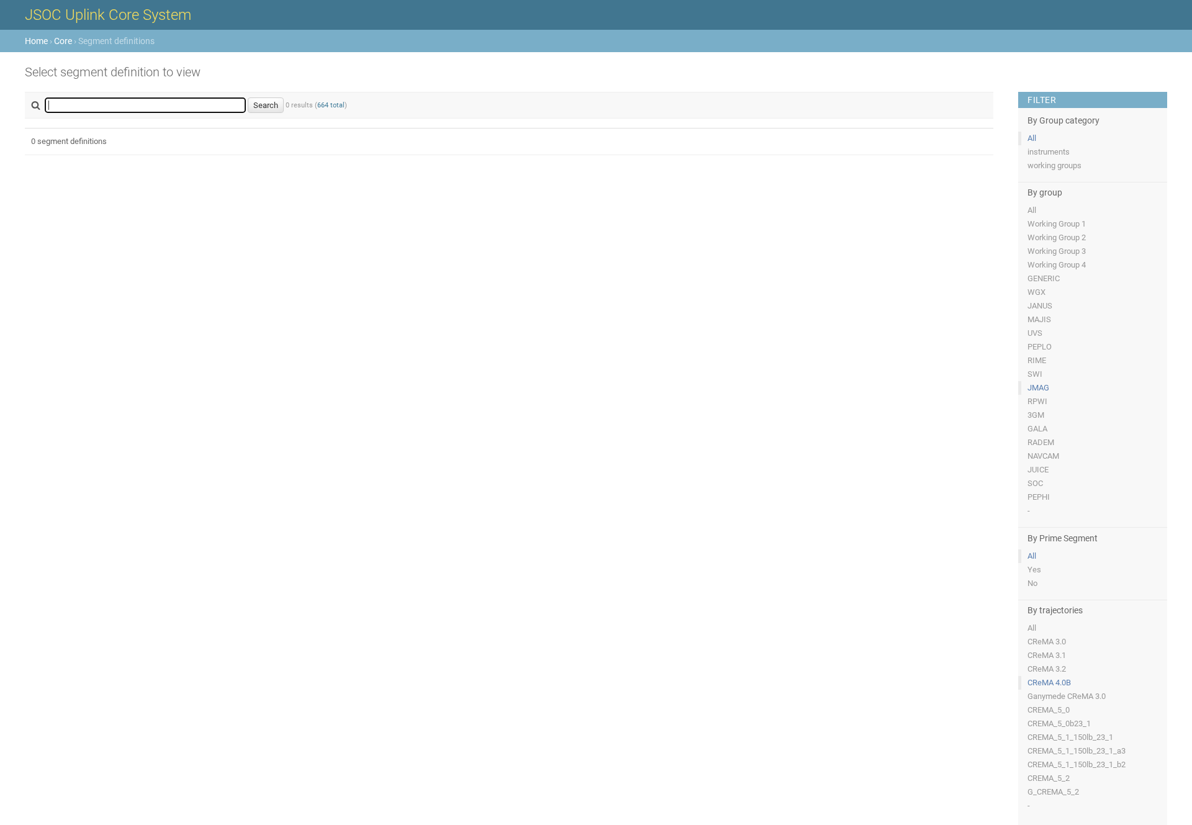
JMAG (1038, 387)
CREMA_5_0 (1048, 710)
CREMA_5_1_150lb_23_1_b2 (1076, 764)
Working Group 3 (1056, 251)
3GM (1035, 415)
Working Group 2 (1056, 237)
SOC (1035, 483)
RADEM (1040, 442)
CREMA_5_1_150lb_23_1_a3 (1076, 750)
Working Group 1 (1056, 223)
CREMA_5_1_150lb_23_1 (1070, 737)
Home (36, 41)
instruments (1048, 151)
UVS (1034, 333)
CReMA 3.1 (1046, 655)
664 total (331, 105)
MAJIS (1039, 319)
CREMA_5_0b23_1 (1059, 723)
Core (63, 41)
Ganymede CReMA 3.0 (1066, 696)
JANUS (1039, 305)
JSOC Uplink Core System (108, 15)
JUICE (1038, 469)
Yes (1034, 569)
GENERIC (1043, 278)
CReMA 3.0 (1046, 641)
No (1032, 583)
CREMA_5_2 (1048, 778)
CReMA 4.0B (1049, 682)
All (1031, 138)
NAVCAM (1043, 456)
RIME (1036, 360)
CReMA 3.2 (1046, 669)
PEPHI (1038, 497)
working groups (1054, 165)
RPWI (1037, 401)
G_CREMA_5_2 (1053, 791)
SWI (1034, 374)
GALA (1037, 428)
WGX (1036, 292)
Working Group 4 (1056, 264)
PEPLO (1039, 346)
